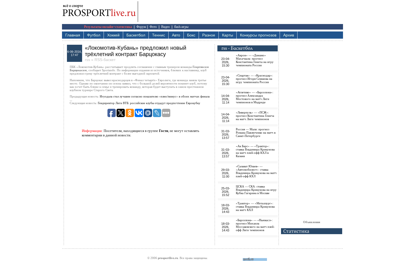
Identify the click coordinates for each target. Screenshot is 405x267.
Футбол (93, 35)
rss (87, 59)
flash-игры (181, 27)
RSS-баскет (104, 59)
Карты (227, 35)
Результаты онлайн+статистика (108, 27)
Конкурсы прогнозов (258, 35)
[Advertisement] (312, 134)
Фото (153, 27)
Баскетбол (135, 35)
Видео (165, 27)
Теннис (158, 35)
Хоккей (113, 35)
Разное (208, 35)
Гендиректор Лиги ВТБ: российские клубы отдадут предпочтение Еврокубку (149, 103)
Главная (72, 35)
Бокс (191, 35)
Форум (141, 27)
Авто (176, 35)
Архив (288, 35)
